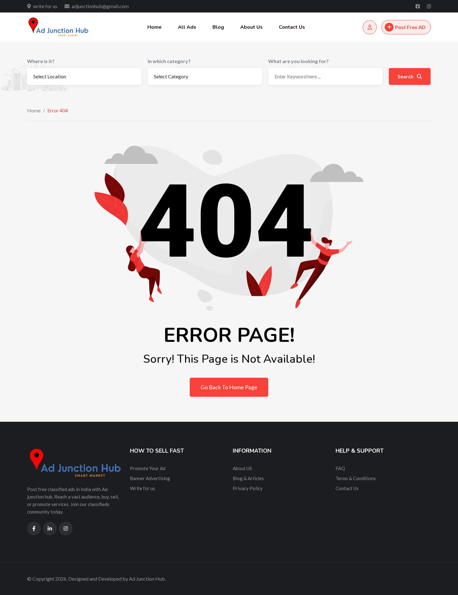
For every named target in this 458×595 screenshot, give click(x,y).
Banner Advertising (150, 478)
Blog (218, 27)
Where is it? (41, 61)
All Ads (187, 27)
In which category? (169, 61)
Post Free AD (410, 27)
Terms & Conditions (356, 478)
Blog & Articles (248, 478)
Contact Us (292, 27)
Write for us (142, 488)
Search (406, 76)
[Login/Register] (370, 27)
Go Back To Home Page (229, 387)
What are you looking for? (298, 61)
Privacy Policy (248, 488)
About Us (251, 27)
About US (242, 468)
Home (154, 27)
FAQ (340, 468)
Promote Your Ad (147, 468)
